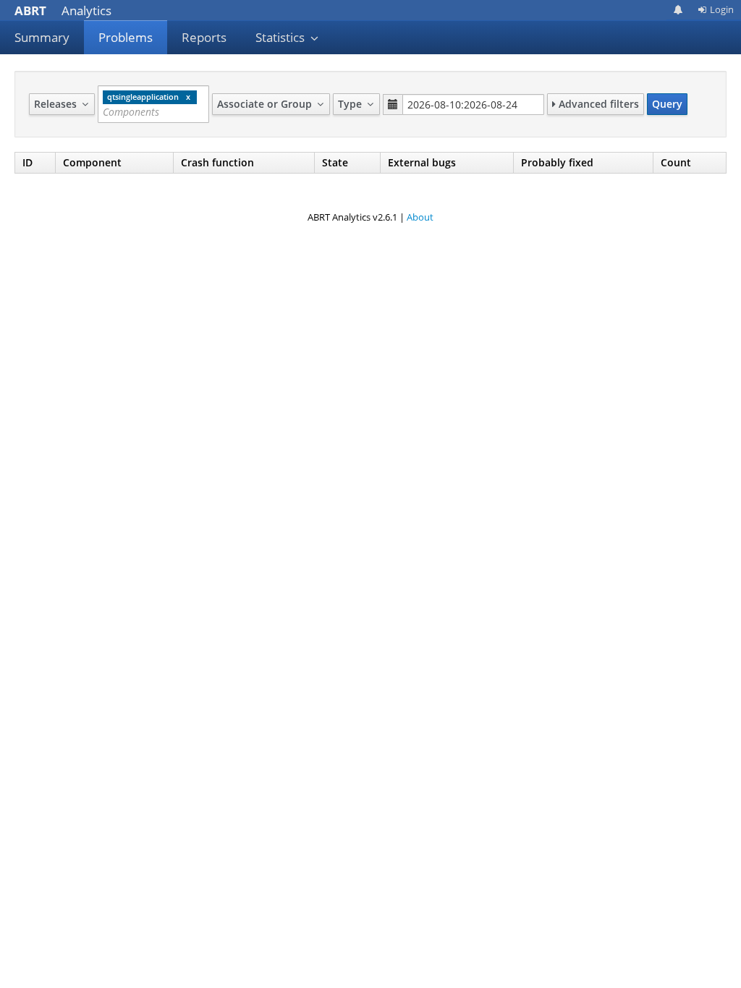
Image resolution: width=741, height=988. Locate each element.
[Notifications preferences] (678, 10)
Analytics (62, 10)
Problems (125, 37)
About (420, 216)
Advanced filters (597, 104)
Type (351, 104)
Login (722, 9)
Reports (204, 37)
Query (667, 104)
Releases (57, 104)
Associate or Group (266, 104)
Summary (41, 37)
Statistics (281, 37)
